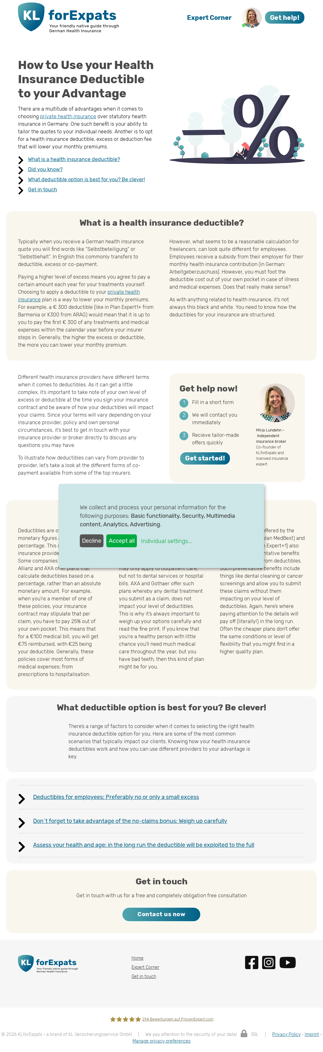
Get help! (285, 17)
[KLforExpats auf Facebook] (253, 962)
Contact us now (161, 914)
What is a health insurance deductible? (74, 159)
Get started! (205, 458)
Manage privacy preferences (161, 1041)
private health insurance (68, 116)
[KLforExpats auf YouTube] (289, 962)
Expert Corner (209, 17)
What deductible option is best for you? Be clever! (86, 179)
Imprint (312, 1034)
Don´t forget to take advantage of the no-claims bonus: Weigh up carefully (130, 821)
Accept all (122, 540)
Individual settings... (166, 540)
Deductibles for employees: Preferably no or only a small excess (116, 797)
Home (138, 958)
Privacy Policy (286, 1034)
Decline (91, 540)
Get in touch (42, 190)
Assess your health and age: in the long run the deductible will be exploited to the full (143, 844)
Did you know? (45, 169)
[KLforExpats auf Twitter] (270, 962)
